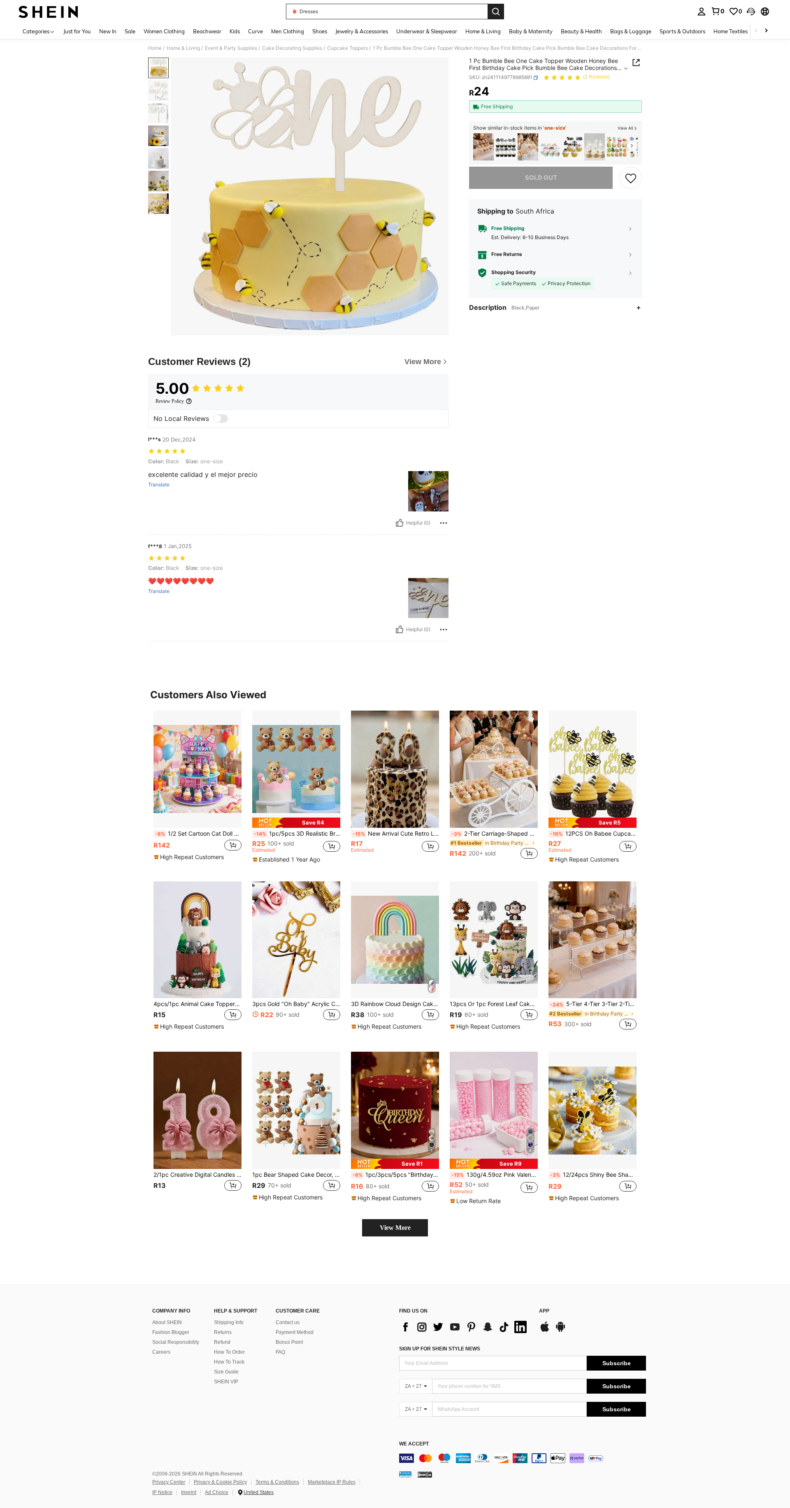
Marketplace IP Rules (332, 1482)
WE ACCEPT (414, 1444)
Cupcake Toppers (347, 48)
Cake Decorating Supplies (292, 48)
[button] (751, 11)
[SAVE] (631, 178)
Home (155, 48)
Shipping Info (229, 1322)
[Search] (496, 11)
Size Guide (226, 1372)
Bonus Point (289, 1342)
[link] (718, 11)
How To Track (229, 1362)
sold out (541, 177)
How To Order (229, 1352)
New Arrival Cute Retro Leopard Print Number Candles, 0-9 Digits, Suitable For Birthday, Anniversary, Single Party (396, 833)
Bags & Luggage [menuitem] (630, 31)
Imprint (188, 1492)
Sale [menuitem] (130, 31)
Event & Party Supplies (231, 48)
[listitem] (483, 147)
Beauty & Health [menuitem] (581, 31)
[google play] (560, 1331)
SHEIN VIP (226, 1382)
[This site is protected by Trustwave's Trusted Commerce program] (405, 1474)
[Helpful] (399, 523)
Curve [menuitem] (255, 31)
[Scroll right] (766, 31)
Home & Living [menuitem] (483, 31)
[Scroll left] (756, 31)
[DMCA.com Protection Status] (425, 1474)
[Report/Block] (443, 523)
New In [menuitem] (107, 31)
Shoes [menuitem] (319, 31)
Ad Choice (216, 1492)
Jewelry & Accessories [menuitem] (361, 31)
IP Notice (162, 1492)
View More (395, 1227)
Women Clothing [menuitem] (164, 31)
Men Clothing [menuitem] (287, 31)
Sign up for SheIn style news (439, 1349)
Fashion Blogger (170, 1332)
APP (544, 1311)
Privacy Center (168, 1482)
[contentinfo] (522, 1458)
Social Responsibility (175, 1342)
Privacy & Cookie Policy (220, 1482)
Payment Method (295, 1332)
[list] (465, 1327)
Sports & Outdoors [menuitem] (682, 31)
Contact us (288, 1322)
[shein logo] (48, 11)
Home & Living (183, 48)
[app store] (545, 1331)
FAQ (280, 1352)
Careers (161, 1352)
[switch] (220, 418)
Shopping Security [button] (513, 273)
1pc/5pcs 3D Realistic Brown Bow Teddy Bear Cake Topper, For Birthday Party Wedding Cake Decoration (297, 833)
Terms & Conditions (277, 1482)
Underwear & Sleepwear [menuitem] (426, 31)
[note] (189, 857)
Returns (223, 1332)
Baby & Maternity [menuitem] (531, 31)
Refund (222, 1342)
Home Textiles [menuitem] (730, 31)
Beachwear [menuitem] (207, 31)
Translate (159, 485)
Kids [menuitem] (235, 31)
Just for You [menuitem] (77, 31)
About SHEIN (167, 1322)
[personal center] (701, 11)
